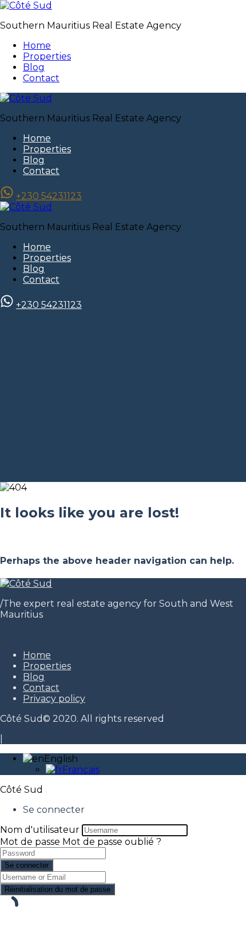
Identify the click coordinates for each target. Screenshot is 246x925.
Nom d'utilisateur (40, 829)
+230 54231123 (49, 196)
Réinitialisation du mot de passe (57, 889)
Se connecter (27, 865)
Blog (34, 67)
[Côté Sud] (26, 5)
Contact (41, 78)
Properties (47, 56)
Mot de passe (30, 841)
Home (37, 45)
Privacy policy (54, 698)
